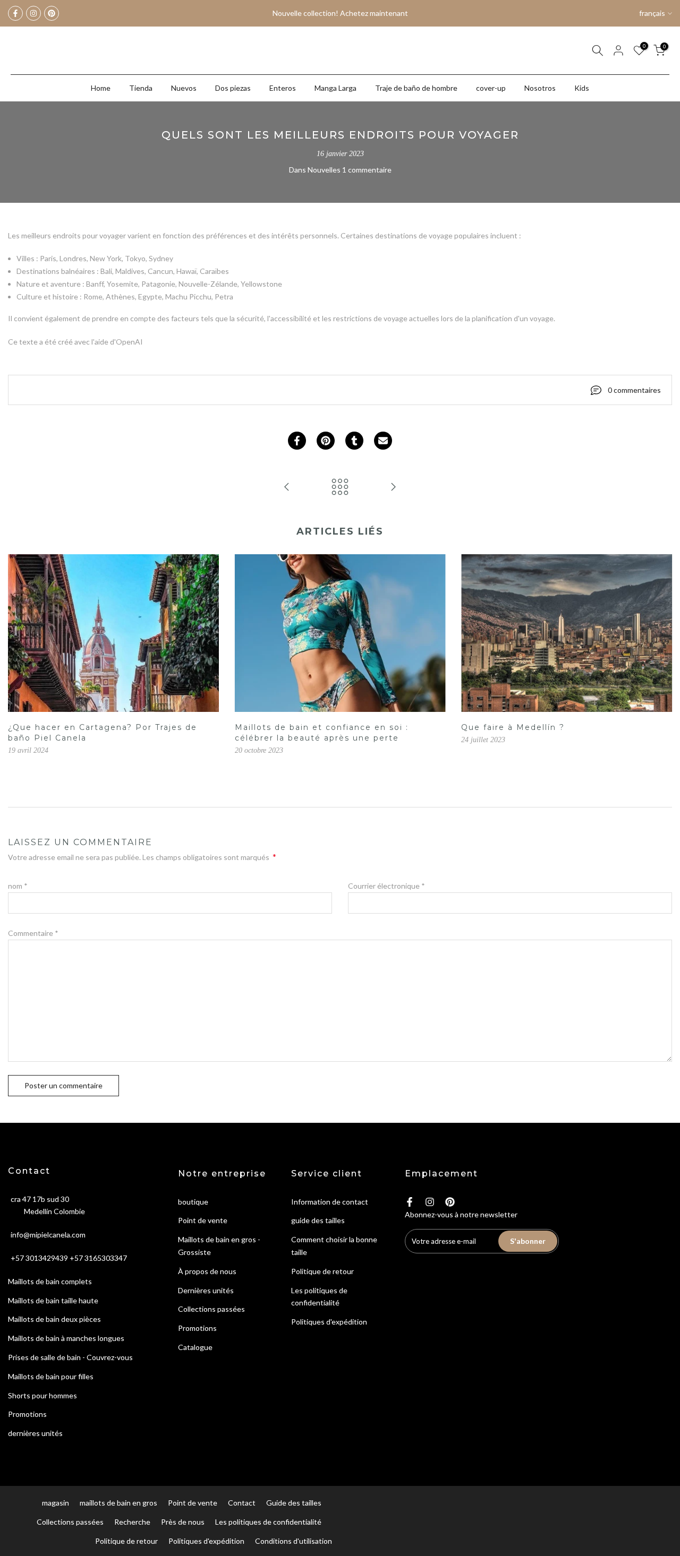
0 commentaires (634, 389)
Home (100, 87)
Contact (242, 1502)
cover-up (491, 87)
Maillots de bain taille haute (53, 1300)
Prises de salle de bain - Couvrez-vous (70, 1357)
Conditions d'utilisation (293, 1540)
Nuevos (184, 87)
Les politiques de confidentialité (268, 1521)
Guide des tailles (293, 1502)
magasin (55, 1502)
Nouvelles (324, 169)
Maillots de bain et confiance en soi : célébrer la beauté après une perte (322, 733)
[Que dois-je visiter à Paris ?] (286, 487)
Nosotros (540, 87)
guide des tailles (318, 1220)
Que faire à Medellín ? (513, 728)
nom (18, 885)
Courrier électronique (386, 885)
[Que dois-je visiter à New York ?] (393, 487)
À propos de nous (207, 1271)
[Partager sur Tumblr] (354, 441)
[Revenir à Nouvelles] (340, 487)
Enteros (282, 87)
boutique (193, 1201)
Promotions (27, 1414)
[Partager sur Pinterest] (326, 441)
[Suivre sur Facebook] (15, 13)
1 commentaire (367, 169)
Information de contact (329, 1201)
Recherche (132, 1521)
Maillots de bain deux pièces (54, 1318)
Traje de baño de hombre (416, 87)
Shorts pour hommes (42, 1395)
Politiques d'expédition (329, 1321)
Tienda (140, 87)
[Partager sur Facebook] (297, 441)
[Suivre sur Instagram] (33, 13)
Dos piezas (233, 87)
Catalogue (195, 1347)
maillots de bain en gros (118, 1502)
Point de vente (202, 1220)
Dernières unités (206, 1290)
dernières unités (35, 1433)
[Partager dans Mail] (383, 441)
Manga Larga (335, 87)
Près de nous (183, 1521)
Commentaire (33, 933)
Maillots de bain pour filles (51, 1376)
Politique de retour (322, 1271)
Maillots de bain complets (50, 1281)
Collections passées (211, 1308)
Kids (581, 87)
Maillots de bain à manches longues (66, 1338)
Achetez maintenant (373, 13)
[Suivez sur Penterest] (51, 13)
